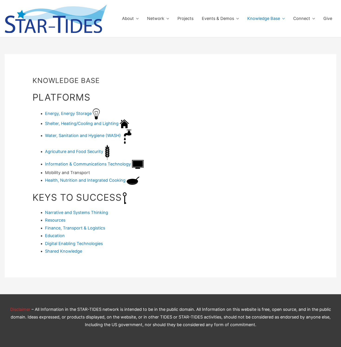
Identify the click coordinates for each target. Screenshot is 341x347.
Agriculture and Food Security (74, 151)
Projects (185, 18)
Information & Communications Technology (88, 164)
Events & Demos (218, 18)
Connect (301, 18)
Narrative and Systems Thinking (76, 212)
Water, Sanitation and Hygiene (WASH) (83, 135)
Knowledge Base (263, 18)
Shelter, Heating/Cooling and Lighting (82, 123)
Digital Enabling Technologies (74, 243)
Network (155, 18)
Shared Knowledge (63, 251)
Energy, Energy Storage (69, 113)
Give (327, 18)
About (128, 18)
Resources (55, 220)
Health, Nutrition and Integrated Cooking (85, 180)
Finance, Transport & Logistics (75, 228)
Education (55, 235)
